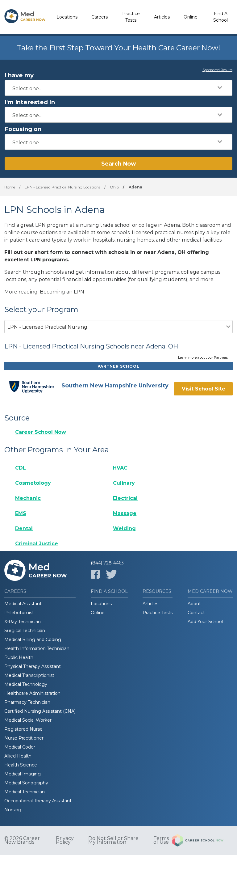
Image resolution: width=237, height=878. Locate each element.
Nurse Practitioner (24, 738)
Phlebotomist (19, 612)
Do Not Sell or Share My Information (113, 840)
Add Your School (205, 621)
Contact (196, 612)
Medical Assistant (23, 603)
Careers (99, 17)
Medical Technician (24, 792)
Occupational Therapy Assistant (38, 801)
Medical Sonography (26, 783)
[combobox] (118, 87)
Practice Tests (131, 17)
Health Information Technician (36, 648)
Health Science (20, 765)
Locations (66, 17)
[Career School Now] (202, 840)
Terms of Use (161, 840)
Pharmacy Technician (27, 702)
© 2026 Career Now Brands (22, 840)
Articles (162, 17)
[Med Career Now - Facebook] (95, 574)
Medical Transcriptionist (29, 675)
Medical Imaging (22, 774)
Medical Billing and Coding (32, 639)
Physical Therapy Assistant (32, 666)
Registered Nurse (23, 729)
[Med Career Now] (25, 17)
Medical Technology (25, 684)
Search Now (118, 163)
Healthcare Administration (32, 693)
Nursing (12, 810)
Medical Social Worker (28, 720)
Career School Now (40, 432)
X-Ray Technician (22, 621)
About (194, 603)
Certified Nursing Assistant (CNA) (40, 711)
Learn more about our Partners (203, 357)
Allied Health (17, 756)
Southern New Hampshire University (114, 385)
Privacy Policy (65, 840)
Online (191, 17)
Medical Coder (19, 747)
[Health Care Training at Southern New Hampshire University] (35, 387)
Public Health (18, 657)
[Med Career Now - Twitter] (111, 574)
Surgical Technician (24, 630)
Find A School (220, 17)
